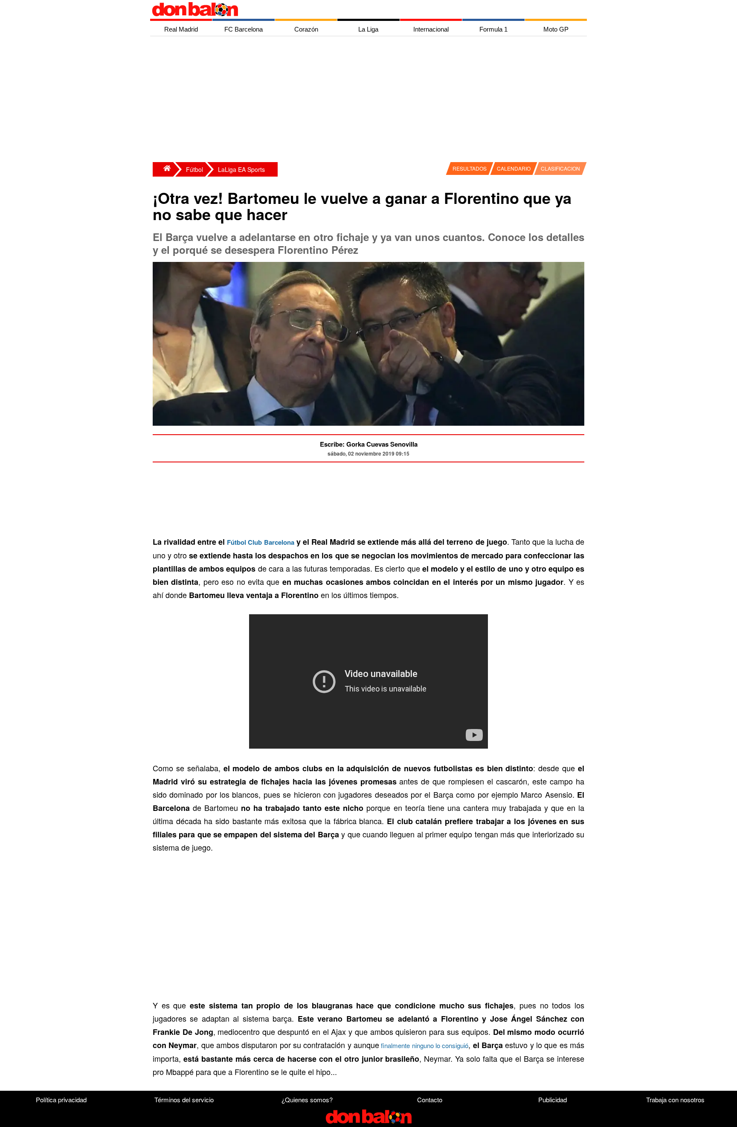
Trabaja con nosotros (675, 1099)
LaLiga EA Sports (241, 169)
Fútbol (194, 169)
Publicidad (552, 1099)
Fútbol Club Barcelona (260, 542)
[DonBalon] (163, 169)
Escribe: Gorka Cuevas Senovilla (369, 444)
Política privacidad (61, 1099)
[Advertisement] (370, 100)
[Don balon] (358, 9)
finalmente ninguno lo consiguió (423, 1045)
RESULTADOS (470, 168)
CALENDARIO (514, 168)
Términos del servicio (184, 1099)
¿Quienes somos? (307, 1099)
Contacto (429, 1099)
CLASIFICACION (560, 168)
